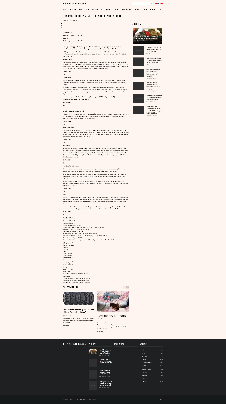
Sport (116, 9)
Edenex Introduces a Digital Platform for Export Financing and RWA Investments (154, 61)
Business (72, 9)
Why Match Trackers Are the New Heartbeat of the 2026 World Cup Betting (153, 49)
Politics (95, 9)
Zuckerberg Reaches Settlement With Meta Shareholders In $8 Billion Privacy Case (153, 86)
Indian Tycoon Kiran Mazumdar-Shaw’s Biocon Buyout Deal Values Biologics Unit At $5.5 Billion (154, 110)
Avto (64, 20)
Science (137, 9)
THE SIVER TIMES (80, 399)
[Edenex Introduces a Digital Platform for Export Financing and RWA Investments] (93, 374)
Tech (145, 9)
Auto (159, 9)
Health (152, 9)
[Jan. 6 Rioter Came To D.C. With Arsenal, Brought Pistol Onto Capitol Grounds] (93, 351)
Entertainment (127, 9)
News (64, 9)
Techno (144, 381)
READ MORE (66, 325)
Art (102, 9)
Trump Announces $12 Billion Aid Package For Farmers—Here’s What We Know (154, 97)
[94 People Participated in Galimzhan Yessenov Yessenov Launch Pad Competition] (93, 385)
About (161, 399)
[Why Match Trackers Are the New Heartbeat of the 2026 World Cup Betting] (93, 363)
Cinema (108, 9)
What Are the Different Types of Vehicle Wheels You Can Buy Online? (79, 310)
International (84, 9)
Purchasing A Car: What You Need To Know (112, 317)
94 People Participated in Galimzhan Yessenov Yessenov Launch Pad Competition (153, 73)
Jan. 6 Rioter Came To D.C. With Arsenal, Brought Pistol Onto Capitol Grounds (105, 351)
